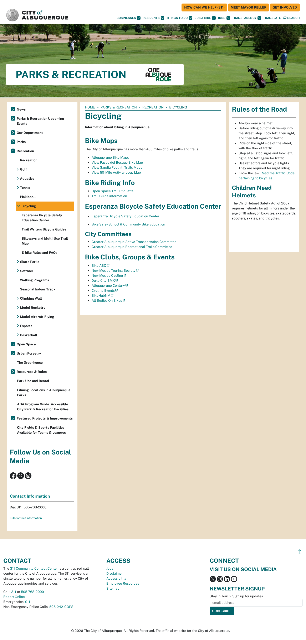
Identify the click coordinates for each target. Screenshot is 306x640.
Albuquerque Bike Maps (110, 157)
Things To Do (177, 18)
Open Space (26, 344)
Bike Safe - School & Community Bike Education (128, 224)
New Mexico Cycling (107, 276)
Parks (21, 142)
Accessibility (116, 578)
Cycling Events (103, 291)
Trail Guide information (109, 196)
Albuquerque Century (108, 286)
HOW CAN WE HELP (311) (204, 7)
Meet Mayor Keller (248, 7)
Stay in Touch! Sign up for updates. (237, 596)
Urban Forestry (29, 353)
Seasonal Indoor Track (37, 289)
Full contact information (26, 518)
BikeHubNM (101, 296)
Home (90, 107)
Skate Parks (29, 262)
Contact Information (30, 496)
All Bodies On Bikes (107, 301)
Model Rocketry (32, 308)
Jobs (221, 18)
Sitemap (112, 588)
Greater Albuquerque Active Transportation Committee (134, 242)
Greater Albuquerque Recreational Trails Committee (132, 247)
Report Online (14, 597)
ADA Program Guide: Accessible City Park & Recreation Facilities (42, 406)
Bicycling (28, 206)
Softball (26, 271)
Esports (26, 326)
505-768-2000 (32, 592)
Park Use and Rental (33, 381)
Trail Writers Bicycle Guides (44, 229)
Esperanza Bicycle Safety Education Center (125, 216)
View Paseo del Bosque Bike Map (117, 162)
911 (27, 602)
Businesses (126, 18)
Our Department (30, 133)
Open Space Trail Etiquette (112, 191)
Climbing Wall (31, 298)
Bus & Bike (202, 18)
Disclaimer (114, 573)
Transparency (244, 18)
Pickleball (28, 197)
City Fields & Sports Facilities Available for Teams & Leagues (41, 430)
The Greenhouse (30, 363)
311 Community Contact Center (34, 568)
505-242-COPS (61, 607)
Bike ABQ (99, 266)
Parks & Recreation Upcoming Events (40, 121)
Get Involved (284, 7)
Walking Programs (34, 280)
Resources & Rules (32, 372)
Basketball (28, 335)
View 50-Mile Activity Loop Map (116, 172)
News (21, 109)
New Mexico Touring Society (114, 271)
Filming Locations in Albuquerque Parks (43, 392)
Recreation (153, 107)
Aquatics (27, 179)
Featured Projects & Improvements (45, 418)
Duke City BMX (103, 281)
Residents (151, 18)
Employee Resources (122, 583)
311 (13, 592)
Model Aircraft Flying (37, 317)
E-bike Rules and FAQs (39, 253)
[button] (272, 18)
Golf (23, 169)
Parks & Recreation (119, 107)
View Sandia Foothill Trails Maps (117, 167)
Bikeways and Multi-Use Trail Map (45, 241)
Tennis (25, 188)
